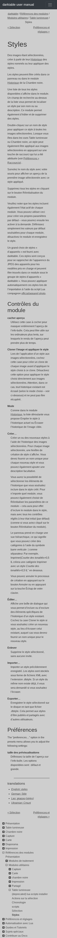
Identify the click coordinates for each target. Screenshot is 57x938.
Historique (36, 59)
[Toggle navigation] (50, 5)
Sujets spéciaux (14, 931)
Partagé (16, 886)
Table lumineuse (39, 18)
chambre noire (20, 877)
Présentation (13, 823)
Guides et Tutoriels (16, 927)
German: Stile (19, 794)
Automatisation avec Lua (19, 923)
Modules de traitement (21, 861)
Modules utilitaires (17, 18)
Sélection (17, 910)
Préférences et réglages (19, 919)
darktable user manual (18, 4)
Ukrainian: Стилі (21, 803)
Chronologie (19, 902)
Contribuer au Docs (16, 935)
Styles (15, 915)
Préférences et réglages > (41, 29)
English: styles (19, 789)
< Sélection (13, 27)
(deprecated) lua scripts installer (30, 894)
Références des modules (34, 13)
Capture (10, 836)
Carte (9, 840)
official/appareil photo (33, 293)
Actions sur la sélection (25, 898)
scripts (15, 906)
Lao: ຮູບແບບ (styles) (22, 798)
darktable (13, 13)
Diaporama (12, 844)
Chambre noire (14, 832)
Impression (12, 848)
